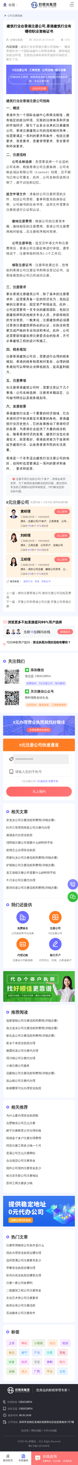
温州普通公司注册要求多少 (23, 1260)
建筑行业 (28, 581)
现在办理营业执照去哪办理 (23, 1252)
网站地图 (36, 1430)
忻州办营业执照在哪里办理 (23, 1275)
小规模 (38, 1343)
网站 (24, 1343)
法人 (24, 1371)
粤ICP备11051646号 (39, 1446)
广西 (37, 1371)
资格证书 (46, 581)
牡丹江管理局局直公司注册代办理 (28, 827)
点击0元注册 (39, 88)
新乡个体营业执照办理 (20, 1043)
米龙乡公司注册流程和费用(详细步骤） (31, 820)
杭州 (24, 1362)
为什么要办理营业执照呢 (22, 1115)
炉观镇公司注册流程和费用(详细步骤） (31, 865)
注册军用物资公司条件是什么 (25, 1245)
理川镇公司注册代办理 (20, 1058)
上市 (12, 1343)
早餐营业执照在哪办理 (20, 1267)
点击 (62, 1371)
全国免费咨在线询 (39, 729)
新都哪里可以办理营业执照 (23, 1088)
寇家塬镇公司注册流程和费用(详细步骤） (33, 1020)
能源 (65, 1343)
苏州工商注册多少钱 (19, 1183)
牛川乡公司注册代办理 (20, 880)
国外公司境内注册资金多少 (23, 1168)
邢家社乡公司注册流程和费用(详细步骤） (33, 857)
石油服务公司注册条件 (20, 1313)
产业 (37, 1352)
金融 (12, 1371)
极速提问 (65, 631)
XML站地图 (50, 1430)
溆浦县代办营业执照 (19, 835)
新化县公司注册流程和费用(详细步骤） (31, 1035)
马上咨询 (62, 511)
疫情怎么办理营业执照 (20, 850)
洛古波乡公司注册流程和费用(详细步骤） (33, 1028)
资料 (50, 1362)
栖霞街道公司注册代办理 (22, 1050)
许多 (12, 1362)
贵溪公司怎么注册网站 (20, 1153)
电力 (62, 1362)
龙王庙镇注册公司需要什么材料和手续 (31, 872)
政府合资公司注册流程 (20, 1305)
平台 (50, 1371)
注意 (50, 1352)
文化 (62, 1352)
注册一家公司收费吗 (19, 1283)
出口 (53, 1343)
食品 (12, 1352)
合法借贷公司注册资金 (20, 1160)
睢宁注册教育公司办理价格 (23, 1130)
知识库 (25, 1430)
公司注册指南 (14, 15)
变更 (37, 1362)
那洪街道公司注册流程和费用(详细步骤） (33, 887)
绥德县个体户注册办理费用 (23, 1138)
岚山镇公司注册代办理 (20, 1080)
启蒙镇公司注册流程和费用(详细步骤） (31, 1073)
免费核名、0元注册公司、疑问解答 (45, 683)
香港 (37, 581)
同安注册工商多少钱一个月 (23, 1145)
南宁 (24, 1352)
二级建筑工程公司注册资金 (23, 1290)
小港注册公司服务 (18, 1065)
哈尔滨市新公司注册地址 (22, 1175)
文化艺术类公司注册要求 (22, 1298)
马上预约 (39, 791)
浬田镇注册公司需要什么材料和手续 (29, 842)
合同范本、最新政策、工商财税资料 (46, 704)
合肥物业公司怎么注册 (20, 1123)
